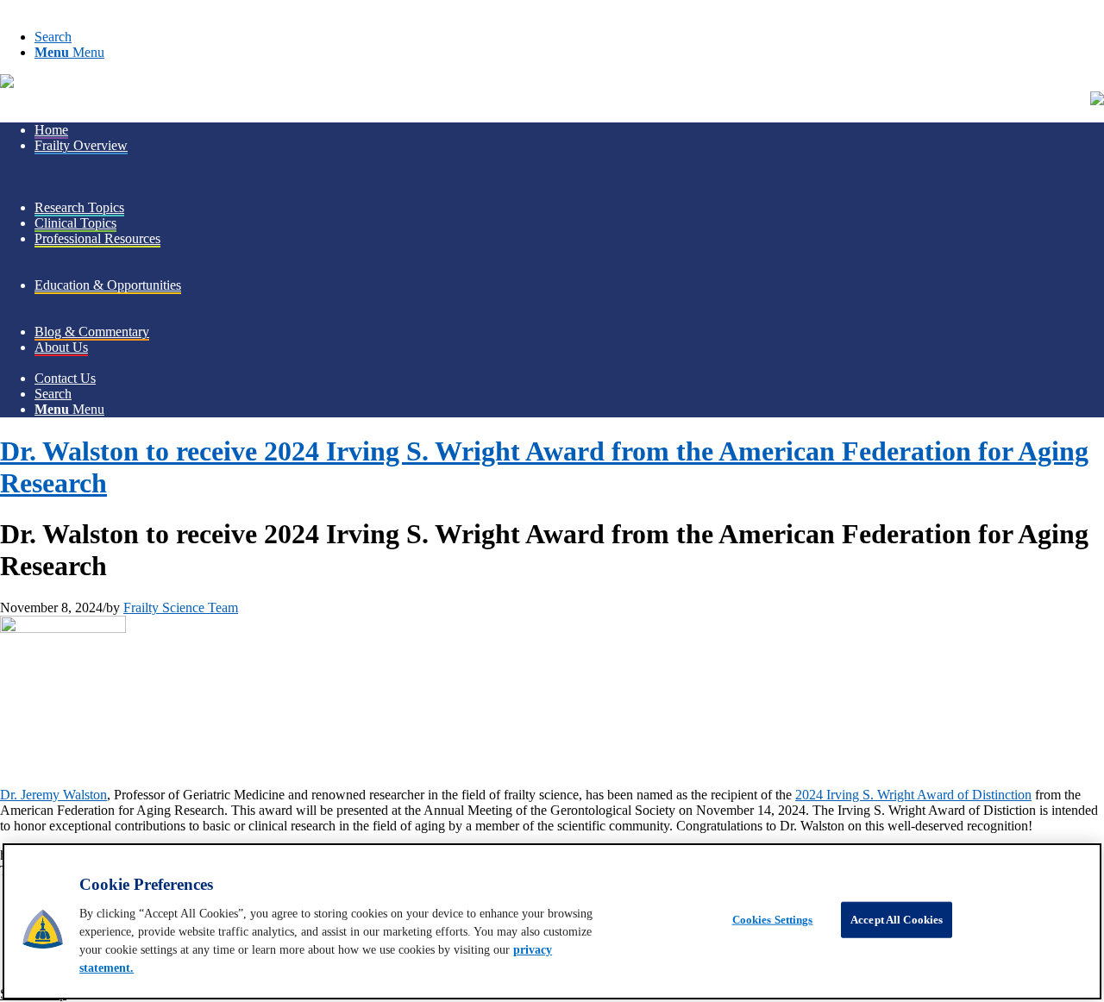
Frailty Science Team (180, 607)
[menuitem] (569, 37)
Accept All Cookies (896, 919)
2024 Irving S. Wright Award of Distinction (913, 794)
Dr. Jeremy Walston (53, 794)
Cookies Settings (772, 919)
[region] (552, 921)
